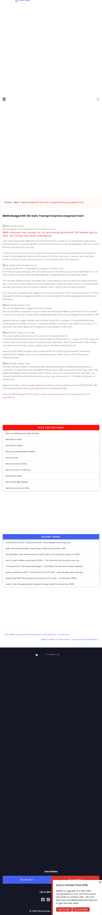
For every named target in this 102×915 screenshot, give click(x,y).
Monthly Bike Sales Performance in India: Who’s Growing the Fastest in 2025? (43, 554)
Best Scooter (12, 457)
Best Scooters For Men (16, 463)
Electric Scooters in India (17, 488)
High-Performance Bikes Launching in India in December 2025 (36, 548)
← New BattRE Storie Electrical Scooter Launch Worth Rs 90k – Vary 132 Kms (36, 634)
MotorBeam (9, 397)
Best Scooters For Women (18, 470)
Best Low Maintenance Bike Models (22, 433)
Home (8, 202)
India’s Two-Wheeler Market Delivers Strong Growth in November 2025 (40, 584)
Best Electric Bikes (14, 445)
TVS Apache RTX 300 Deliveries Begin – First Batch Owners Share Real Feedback (44, 566)
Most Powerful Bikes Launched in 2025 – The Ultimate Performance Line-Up (42, 560)
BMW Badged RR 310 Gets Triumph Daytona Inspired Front (42, 394)
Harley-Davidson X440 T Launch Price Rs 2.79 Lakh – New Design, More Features (44, 572)
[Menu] (4, 99)
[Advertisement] (45, 413)
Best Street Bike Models (17, 482)
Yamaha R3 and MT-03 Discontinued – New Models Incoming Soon (38, 542)
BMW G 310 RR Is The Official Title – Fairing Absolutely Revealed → (70, 639)
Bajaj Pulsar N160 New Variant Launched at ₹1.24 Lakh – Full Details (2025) (41, 578)
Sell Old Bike (64, 909)
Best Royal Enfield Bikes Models (20, 451)
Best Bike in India (14, 439)
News (16, 202)
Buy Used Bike (81, 909)
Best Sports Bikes (14, 476)
